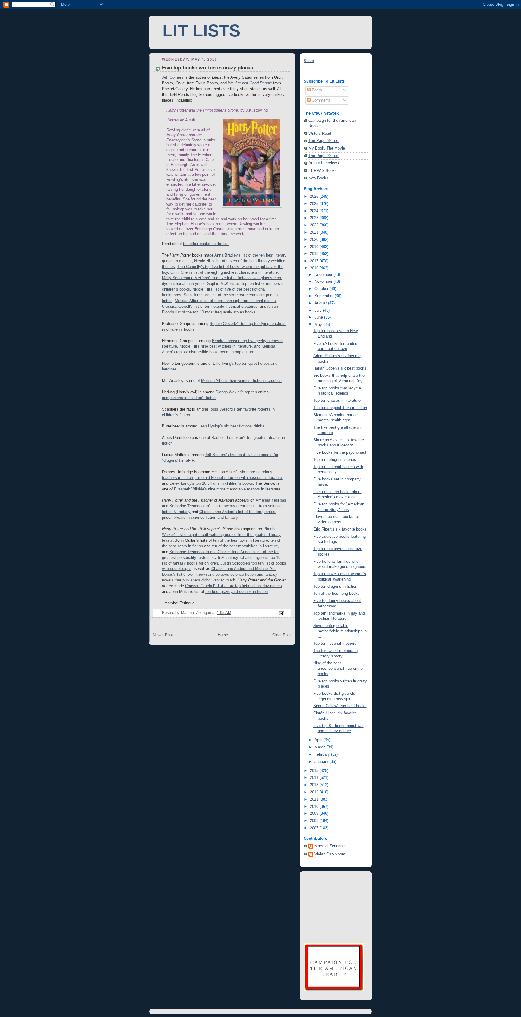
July (318, 310)
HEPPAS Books (322, 170)
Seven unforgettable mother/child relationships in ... (340, 631)
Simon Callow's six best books (340, 706)
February (322, 754)
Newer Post (163, 635)
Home (223, 635)
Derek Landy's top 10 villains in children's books (211, 483)
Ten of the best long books (336, 593)
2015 (315, 771)
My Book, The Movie (326, 148)
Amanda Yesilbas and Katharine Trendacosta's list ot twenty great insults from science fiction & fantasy (224, 506)
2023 (315, 218)
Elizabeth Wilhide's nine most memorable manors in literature (227, 489)
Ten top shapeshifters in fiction (340, 408)
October (322, 289)
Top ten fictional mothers (334, 643)
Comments (321, 100)
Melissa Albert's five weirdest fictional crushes (241, 381)
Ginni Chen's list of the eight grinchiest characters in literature (224, 272)
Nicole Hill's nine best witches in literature (215, 346)
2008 (315, 821)
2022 (315, 225)
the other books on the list (206, 244)
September (324, 296)
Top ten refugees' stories (334, 460)
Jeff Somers (172, 77)
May (318, 325)
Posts (316, 90)
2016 (315, 268)
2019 (315, 247)
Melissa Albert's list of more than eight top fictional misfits (225, 301)
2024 (315, 211)
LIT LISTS (201, 30)
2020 (315, 240)
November (323, 281)
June (319, 317)
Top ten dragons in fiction (335, 586)
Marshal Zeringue (329, 846)
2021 (315, 232)
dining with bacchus (321, 71)
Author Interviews (323, 163)
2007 (315, 828)
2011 (315, 799)
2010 (315, 806)
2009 (315, 813)
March (320, 747)
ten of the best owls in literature (240, 540)
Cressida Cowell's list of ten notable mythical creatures (209, 306)
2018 (315, 254)
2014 (315, 778)
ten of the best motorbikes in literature (245, 546)
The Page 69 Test (323, 141)
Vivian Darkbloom (329, 854)
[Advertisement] (334, 906)
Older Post (281, 635)
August (321, 303)
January (322, 762)
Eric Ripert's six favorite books (340, 529)
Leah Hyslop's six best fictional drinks (231, 426)
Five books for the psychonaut (339, 452)
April (319, 740)
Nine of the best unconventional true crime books (338, 668)
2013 (315, 785)
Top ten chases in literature (337, 400)
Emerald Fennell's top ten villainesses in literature (238, 478)
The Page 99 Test (323, 156)
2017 (315, 261)
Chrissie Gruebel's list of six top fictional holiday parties (233, 586)
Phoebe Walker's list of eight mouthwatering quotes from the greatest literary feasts (221, 535)
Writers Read (319, 133)
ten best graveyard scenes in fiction (236, 592)
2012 (315, 792)
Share (309, 61)
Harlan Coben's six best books (339, 368)
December (323, 274)
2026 (315, 196)
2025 (315, 204)
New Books (318, 178)
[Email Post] (281, 613)
